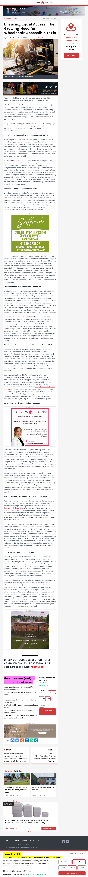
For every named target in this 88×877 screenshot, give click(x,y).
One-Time (43, 691)
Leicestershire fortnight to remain (43, 788)
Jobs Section (33, 659)
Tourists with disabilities (14, 508)
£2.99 (42, 699)
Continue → (47, 711)
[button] (28, 831)
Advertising (21, 840)
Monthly (53, 693)
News (15, 19)
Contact (34, 840)
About (9, 840)
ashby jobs (37, 666)
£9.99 (42, 705)
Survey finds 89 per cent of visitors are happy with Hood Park (16, 789)
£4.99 (49, 699)
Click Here (71, 55)
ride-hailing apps (21, 160)
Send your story (48, 19)
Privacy (18, 844)
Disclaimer (25, 844)
